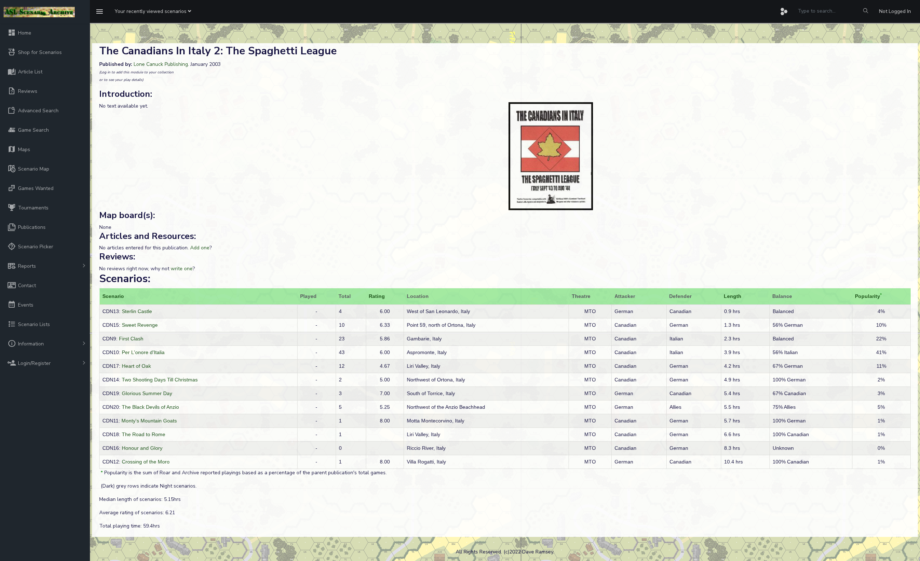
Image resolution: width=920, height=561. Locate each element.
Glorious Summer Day (147, 393)
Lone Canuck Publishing (161, 64)
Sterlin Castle (137, 311)
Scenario (113, 296)
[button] (153, 11)
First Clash (131, 338)
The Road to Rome (143, 434)
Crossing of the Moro (146, 462)
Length (732, 296)
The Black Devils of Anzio (150, 407)
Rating (377, 296)
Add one (200, 247)
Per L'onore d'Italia (143, 352)
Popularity (867, 296)
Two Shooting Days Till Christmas (160, 380)
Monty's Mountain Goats (149, 421)
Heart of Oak (136, 366)
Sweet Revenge (140, 325)
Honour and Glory (142, 448)
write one (182, 268)
